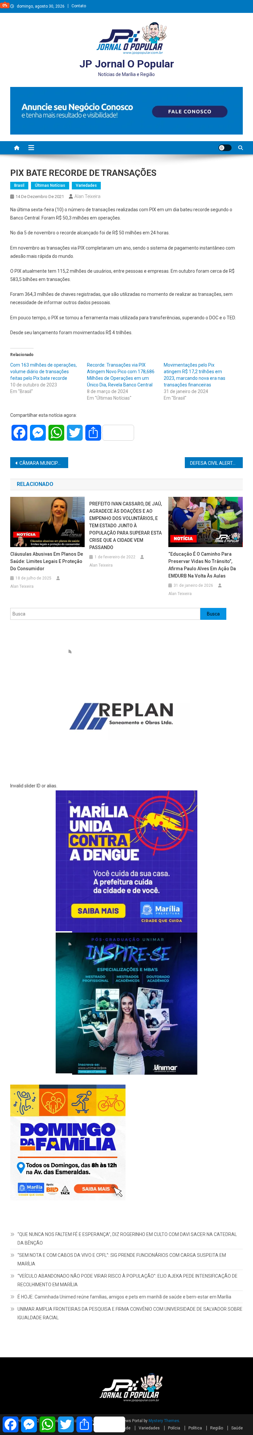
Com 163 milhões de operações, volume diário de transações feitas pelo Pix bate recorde (43, 371)
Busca (213, 614)
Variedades (86, 185)
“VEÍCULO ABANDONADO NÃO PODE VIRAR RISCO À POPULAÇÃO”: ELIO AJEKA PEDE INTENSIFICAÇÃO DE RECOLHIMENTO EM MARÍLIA (127, 1280)
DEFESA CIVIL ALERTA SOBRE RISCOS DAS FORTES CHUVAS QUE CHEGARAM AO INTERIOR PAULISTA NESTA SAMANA (216, 463)
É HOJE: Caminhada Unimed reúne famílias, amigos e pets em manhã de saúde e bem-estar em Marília (124, 1296)
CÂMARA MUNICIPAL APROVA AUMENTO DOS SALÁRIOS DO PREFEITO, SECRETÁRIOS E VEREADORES (44, 463)
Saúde (237, 1428)
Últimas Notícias (50, 185)
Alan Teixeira (87, 196)
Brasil (19, 185)
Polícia (174, 1428)
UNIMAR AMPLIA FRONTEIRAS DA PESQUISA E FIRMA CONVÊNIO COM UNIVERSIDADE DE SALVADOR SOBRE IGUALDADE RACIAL (129, 1313)
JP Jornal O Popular (126, 64)
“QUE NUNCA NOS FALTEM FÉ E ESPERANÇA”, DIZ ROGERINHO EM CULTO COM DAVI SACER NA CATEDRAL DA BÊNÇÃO (127, 1239)
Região (216, 1428)
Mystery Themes (164, 1420)
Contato (78, 6)
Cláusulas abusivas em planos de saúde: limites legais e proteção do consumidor (46, 561)
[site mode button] (225, 147)
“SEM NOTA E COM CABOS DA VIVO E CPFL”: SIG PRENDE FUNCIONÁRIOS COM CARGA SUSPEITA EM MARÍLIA (121, 1259)
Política (195, 1428)
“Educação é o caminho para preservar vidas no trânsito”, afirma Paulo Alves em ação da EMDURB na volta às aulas (202, 564)
